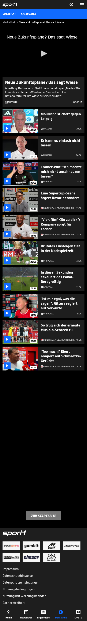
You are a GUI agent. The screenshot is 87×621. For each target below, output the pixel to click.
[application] (43, 54)
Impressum (11, 569)
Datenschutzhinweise (18, 576)
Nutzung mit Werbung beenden (24, 596)
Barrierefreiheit (13, 603)
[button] (43, 53)
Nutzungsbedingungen (19, 589)
